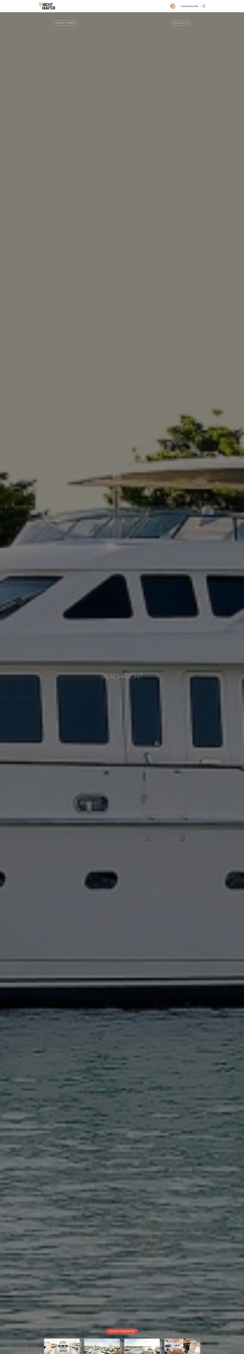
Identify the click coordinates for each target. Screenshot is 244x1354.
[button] (35, 1347)
